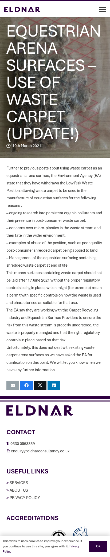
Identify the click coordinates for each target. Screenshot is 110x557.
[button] (102, 9)
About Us (19, 490)
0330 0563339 (22, 443)
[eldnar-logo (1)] (22, 9)
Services (19, 482)
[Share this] (26, 385)
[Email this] (12, 385)
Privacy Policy (25, 497)
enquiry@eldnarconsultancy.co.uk (40, 451)
